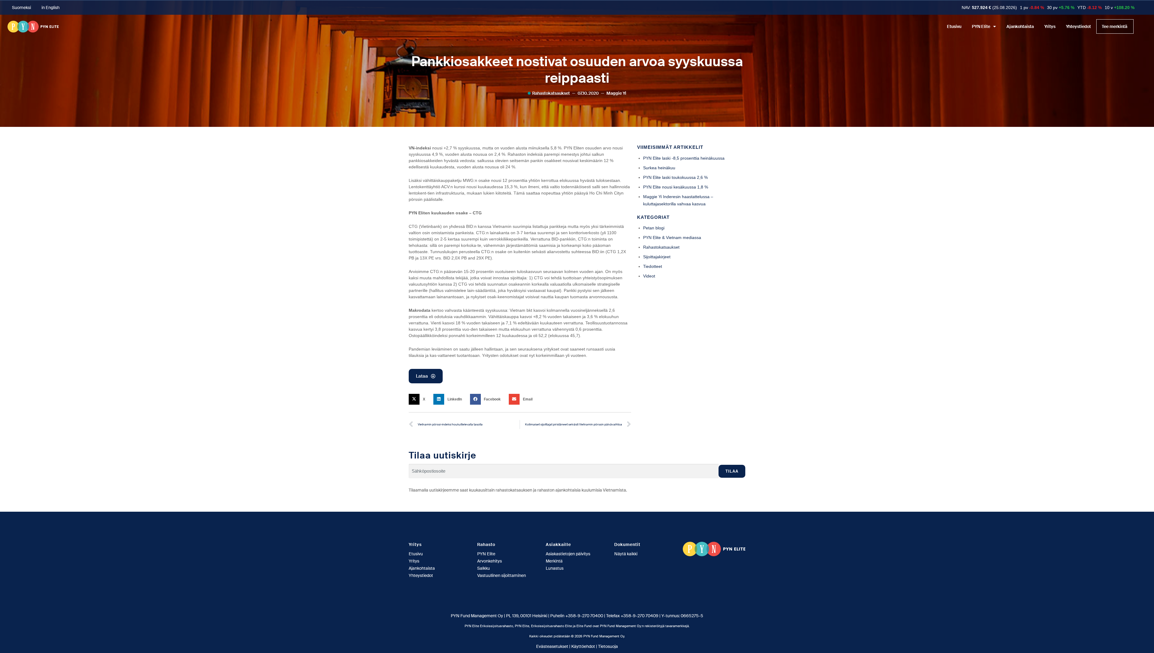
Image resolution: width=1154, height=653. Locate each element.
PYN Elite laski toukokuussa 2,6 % (675, 177)
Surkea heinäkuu (659, 167)
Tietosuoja (608, 646)
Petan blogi (653, 227)
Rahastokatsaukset (551, 93)
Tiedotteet (652, 266)
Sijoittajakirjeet (656, 256)
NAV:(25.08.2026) (989, 7)
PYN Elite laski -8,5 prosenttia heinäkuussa (684, 158)
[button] (419, 399)
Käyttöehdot (583, 646)
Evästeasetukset (552, 646)
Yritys (1049, 26)
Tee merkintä (1114, 26)
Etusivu (954, 26)
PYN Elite (981, 26)
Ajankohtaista (1020, 26)
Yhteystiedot (1078, 26)
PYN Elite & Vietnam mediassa (672, 237)
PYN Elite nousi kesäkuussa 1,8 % (675, 187)
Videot (649, 276)
